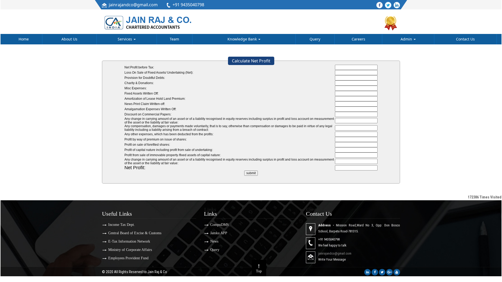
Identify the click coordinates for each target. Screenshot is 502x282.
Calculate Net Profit (251, 61)
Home (24, 39)
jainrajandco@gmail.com (133, 5)
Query (315, 39)
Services (125, 39)
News (214, 241)
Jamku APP (218, 233)
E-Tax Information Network (129, 241)
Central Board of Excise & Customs (134, 233)
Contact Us (465, 39)
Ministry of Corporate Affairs (130, 250)
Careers (358, 39)
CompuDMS (219, 225)
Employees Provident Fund (128, 258)
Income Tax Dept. (121, 225)
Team (174, 39)
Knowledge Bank (242, 39)
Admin (407, 39)
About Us (69, 39)
